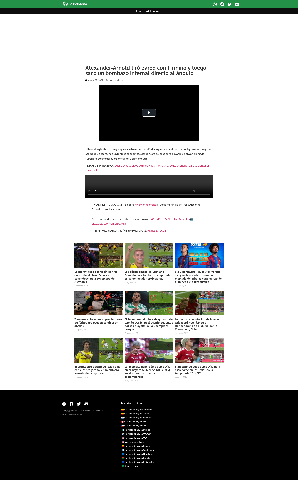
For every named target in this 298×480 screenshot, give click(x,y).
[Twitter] (230, 4)
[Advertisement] (149, 37)
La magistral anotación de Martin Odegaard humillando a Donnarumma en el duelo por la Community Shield (197, 324)
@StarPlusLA (159, 219)
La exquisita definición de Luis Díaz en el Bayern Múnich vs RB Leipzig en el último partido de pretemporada (147, 371)
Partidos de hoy (152, 11)
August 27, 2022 (156, 230)
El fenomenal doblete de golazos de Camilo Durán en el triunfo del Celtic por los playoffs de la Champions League (149, 324)
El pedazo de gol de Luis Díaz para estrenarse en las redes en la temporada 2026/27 (197, 370)
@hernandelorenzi (146, 204)
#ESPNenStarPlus (179, 219)
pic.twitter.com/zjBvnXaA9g (109, 223)
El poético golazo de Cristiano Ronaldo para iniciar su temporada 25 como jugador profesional (147, 275)
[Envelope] (237, 4)
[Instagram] (215, 4)
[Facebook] (222, 4)
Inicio (138, 11)
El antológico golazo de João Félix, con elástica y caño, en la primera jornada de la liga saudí (97, 370)
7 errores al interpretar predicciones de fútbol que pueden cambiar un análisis (98, 322)
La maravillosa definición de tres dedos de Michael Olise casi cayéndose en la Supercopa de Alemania (95, 277)
